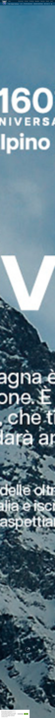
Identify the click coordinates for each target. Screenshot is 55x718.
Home (9, 1)
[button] (51, 3)
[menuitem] (51, 1)
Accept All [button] (26, 713)
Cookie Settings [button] (20, 713)
